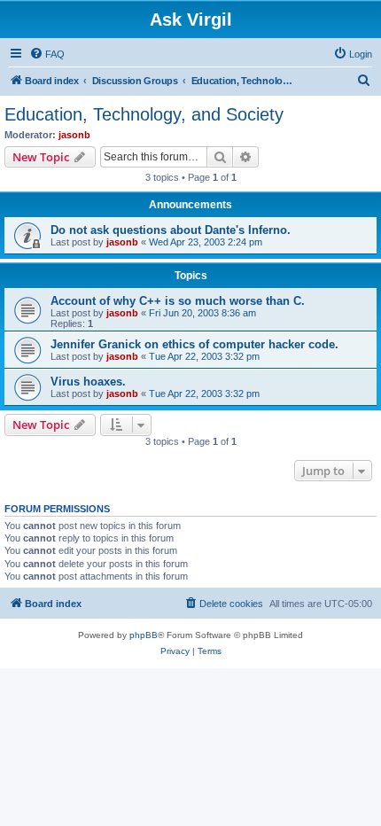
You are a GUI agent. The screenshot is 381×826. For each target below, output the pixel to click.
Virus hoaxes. (88, 381)
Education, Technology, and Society (144, 114)
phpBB (143, 635)
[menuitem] (47, 54)
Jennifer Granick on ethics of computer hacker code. (194, 344)
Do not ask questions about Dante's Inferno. (171, 230)
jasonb (74, 134)
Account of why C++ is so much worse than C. (178, 301)
